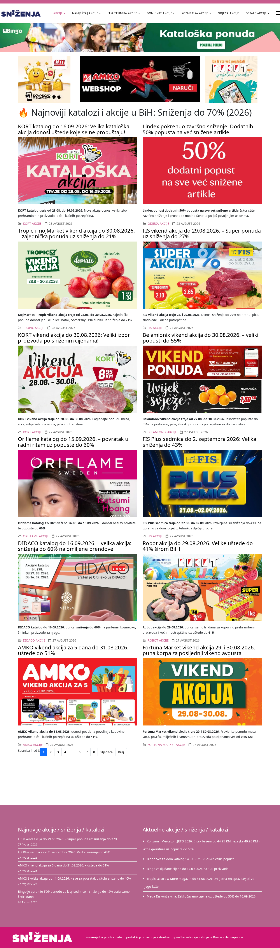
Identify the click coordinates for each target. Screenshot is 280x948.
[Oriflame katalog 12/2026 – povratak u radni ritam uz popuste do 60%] (77, 483)
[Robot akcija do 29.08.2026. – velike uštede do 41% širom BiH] (202, 587)
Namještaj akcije (85, 13)
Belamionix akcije (162, 432)
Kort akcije (32, 223)
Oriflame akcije (36, 536)
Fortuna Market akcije (167, 745)
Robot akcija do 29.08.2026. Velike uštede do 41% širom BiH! (198, 545)
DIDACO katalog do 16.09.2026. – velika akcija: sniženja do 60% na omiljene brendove (74, 545)
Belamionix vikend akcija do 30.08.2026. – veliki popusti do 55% (200, 337)
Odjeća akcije (228, 13)
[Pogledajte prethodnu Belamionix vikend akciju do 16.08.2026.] (202, 379)
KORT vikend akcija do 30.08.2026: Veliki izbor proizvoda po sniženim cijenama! (74, 337)
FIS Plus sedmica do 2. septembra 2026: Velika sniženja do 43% (199, 441)
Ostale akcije (256, 13)
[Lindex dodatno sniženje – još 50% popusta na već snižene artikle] (202, 170)
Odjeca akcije (158, 223)
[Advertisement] (142, 782)
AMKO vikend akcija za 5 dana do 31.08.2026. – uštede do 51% (75, 650)
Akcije (58, 13)
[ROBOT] (233, 79)
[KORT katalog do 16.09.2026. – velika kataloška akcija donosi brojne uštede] (77, 170)
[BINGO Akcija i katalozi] (140, 37)
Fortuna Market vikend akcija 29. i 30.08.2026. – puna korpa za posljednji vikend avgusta (201, 650)
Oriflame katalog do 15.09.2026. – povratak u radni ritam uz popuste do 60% (73, 441)
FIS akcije (155, 328)
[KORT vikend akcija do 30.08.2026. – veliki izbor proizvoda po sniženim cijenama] (77, 379)
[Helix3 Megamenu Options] (278, 13)
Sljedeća (106, 752)
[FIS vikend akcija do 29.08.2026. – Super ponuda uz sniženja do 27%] (202, 275)
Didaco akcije (34, 640)
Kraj (121, 752)
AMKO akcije (33, 745)
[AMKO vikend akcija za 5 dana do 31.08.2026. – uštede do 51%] (77, 691)
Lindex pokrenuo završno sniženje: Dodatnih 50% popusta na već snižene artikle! (198, 129)
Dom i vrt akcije (159, 13)
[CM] (46, 79)
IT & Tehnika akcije (122, 13)
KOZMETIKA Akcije (195, 13)
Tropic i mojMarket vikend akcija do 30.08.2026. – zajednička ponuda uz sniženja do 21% (76, 233)
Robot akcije (158, 640)
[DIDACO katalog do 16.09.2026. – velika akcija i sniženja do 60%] (77, 587)
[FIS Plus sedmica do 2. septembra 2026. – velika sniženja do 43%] (202, 483)
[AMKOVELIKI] (140, 79)
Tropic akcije (33, 328)
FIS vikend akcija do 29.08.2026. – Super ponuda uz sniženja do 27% (202, 233)
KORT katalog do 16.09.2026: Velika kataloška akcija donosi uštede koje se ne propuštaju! (73, 129)
